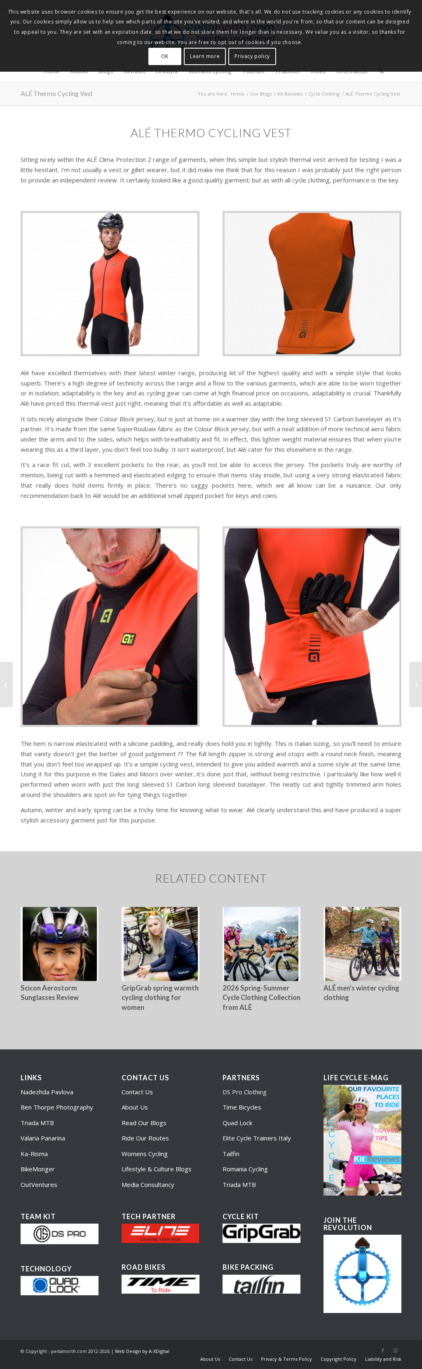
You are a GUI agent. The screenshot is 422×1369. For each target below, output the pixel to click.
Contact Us (137, 1092)
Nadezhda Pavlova (47, 1092)
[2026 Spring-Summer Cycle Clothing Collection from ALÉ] (261, 944)
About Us (135, 1107)
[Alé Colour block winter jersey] (6, 684)
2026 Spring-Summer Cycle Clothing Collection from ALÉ (261, 997)
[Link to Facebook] (383, 1350)
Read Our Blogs (144, 1123)
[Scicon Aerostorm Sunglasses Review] (59, 944)
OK (165, 56)
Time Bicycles (242, 1107)
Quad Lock (237, 1123)
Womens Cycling (145, 1153)
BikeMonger (38, 1169)
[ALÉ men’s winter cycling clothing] (362, 944)
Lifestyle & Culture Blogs (157, 1169)
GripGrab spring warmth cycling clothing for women (160, 997)
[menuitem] (210, 1359)
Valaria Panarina (43, 1138)
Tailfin (231, 1153)
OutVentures (39, 1184)
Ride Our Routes (145, 1138)
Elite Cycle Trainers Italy (257, 1138)
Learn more (205, 56)
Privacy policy (252, 56)
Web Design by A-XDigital (142, 1351)
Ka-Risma (35, 1153)
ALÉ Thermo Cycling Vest (57, 93)
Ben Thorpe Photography (57, 1107)
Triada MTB (37, 1123)
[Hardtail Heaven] (415, 684)
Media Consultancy (148, 1184)
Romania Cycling (245, 1169)
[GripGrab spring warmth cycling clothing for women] (160, 944)
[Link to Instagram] (395, 1350)
